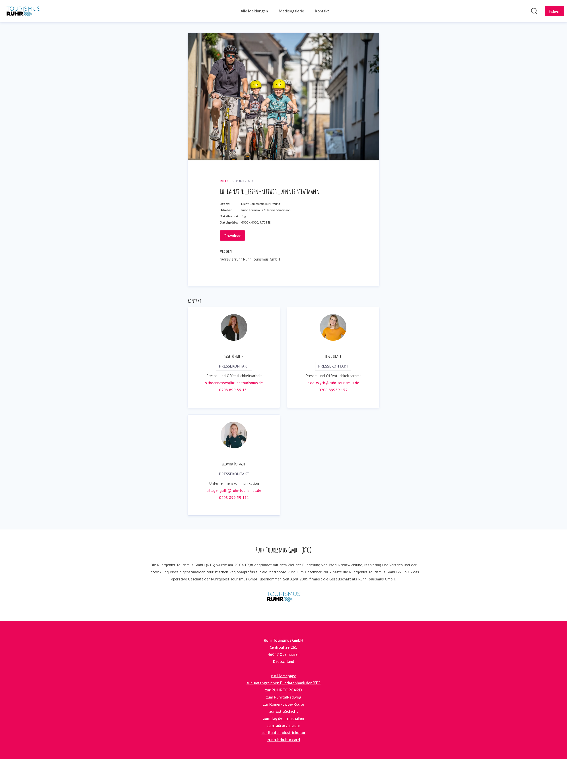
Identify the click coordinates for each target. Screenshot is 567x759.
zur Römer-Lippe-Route (283, 704)
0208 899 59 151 (234, 389)
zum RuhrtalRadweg (283, 697)
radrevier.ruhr (231, 259)
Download (232, 235)
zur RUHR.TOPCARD (283, 689)
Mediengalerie (291, 10)
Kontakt (322, 10)
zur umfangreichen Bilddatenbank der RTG (283, 682)
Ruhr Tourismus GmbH (261, 259)
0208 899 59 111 (234, 497)
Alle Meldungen (254, 10)
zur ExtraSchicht (283, 711)
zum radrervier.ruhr (283, 725)
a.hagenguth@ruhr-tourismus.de (234, 490)
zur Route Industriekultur (284, 732)
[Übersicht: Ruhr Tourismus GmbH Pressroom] (23, 11)
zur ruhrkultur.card (283, 739)
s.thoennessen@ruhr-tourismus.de (234, 382)
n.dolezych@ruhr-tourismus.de (333, 382)
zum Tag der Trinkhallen (283, 718)
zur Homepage (283, 675)
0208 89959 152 (333, 389)
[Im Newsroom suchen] (534, 11)
